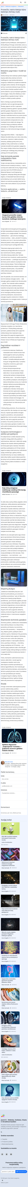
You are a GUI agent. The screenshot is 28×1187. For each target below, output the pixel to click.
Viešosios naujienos (11, 6)
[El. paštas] (11, 1154)
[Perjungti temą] (2, 1180)
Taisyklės (4, 1139)
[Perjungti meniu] (25, 2)
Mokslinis (21, 6)
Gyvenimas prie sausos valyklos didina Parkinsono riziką (10, 1003)
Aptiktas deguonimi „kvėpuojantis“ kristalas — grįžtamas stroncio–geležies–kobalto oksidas (12, 748)
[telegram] (6, 1154)
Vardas (2, 776)
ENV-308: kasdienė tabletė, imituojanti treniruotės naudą (9, 838)
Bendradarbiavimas (7, 1144)
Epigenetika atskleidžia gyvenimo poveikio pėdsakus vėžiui (9, 980)
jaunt (2, 6)
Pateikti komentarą (7, 803)
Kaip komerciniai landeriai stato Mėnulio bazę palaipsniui (9, 910)
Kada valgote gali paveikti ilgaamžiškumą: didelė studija (9, 1076)
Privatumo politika (7, 1141)
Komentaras (4, 790)
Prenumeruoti (22, 1171)
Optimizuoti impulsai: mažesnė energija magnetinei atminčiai (8, 863)
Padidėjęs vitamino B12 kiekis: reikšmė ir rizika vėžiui (9, 1050)
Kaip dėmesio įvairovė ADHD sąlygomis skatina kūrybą (10, 1098)
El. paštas (3, 783)
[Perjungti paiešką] (20, 2)
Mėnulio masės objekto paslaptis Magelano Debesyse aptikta (9, 933)
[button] (26, 33)
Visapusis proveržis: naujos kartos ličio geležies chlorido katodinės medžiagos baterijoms (14, 217)
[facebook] (2, 1154)
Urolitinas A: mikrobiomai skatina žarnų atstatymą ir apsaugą (10, 957)
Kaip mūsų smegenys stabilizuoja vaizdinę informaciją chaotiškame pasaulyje (14, 490)
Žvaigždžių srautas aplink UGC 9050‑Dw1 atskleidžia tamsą (9, 887)
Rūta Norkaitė (5, 15)
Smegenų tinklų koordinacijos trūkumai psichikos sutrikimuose (9, 1027)
